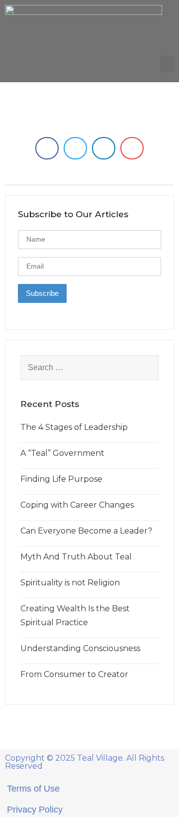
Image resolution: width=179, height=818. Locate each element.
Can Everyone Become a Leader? (86, 531)
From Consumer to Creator (74, 674)
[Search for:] (89, 367)
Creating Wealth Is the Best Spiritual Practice (75, 616)
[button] (167, 64)
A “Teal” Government (62, 453)
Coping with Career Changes (77, 505)
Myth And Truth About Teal (76, 556)
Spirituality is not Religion (70, 582)
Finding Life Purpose (61, 479)
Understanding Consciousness (80, 648)
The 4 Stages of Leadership (74, 427)
